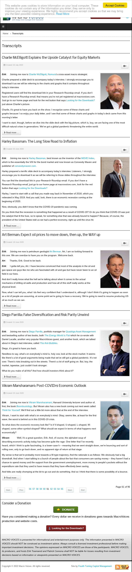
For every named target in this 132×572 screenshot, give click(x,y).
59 (41, 489)
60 (44, 489)
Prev (21, 490)
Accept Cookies (114, 5)
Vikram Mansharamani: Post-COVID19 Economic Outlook (44, 386)
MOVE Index (87, 158)
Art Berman (55, 251)
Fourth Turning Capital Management (95, 566)
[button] (124, 66)
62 (51, 489)
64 (58, 489)
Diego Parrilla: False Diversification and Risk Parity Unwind (45, 315)
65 (62, 489)
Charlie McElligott (38, 74)
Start (8, 490)
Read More (62, 14)
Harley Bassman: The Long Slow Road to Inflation (39, 142)
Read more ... (12, 132)
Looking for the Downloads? (80, 100)
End (83, 490)
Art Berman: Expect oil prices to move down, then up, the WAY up (51, 235)
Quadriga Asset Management (81, 331)
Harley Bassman (37, 158)
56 (30, 489)
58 (37, 489)
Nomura (52, 74)
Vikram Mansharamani (40, 402)
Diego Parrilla (35, 331)
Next (70, 490)
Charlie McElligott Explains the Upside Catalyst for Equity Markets (51, 58)
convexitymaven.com (25, 166)
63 (55, 489)
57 (34, 489)
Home (5, 33)
